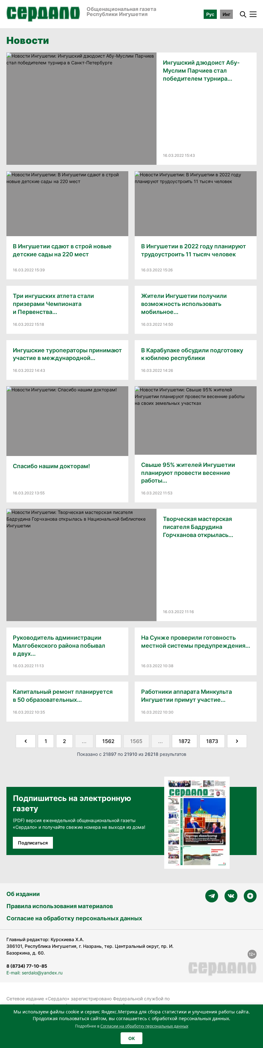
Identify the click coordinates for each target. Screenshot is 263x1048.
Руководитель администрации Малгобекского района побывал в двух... (59, 645)
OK (131, 1038)
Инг (226, 14)
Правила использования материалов (59, 906)
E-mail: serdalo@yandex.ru (34, 972)
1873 (212, 741)
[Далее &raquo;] (237, 741)
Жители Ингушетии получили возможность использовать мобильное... (184, 303)
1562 (108, 741)
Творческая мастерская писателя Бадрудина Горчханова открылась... (198, 527)
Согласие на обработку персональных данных (74, 918)
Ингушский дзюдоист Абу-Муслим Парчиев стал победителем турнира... (201, 70)
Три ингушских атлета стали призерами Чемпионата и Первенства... (53, 303)
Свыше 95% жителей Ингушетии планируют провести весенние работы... (188, 472)
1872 (185, 741)
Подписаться (33, 842)
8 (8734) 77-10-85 (26, 966)
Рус (210, 14)
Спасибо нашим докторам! (51, 466)
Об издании (23, 894)
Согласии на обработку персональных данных (144, 1026)
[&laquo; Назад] (26, 741)
